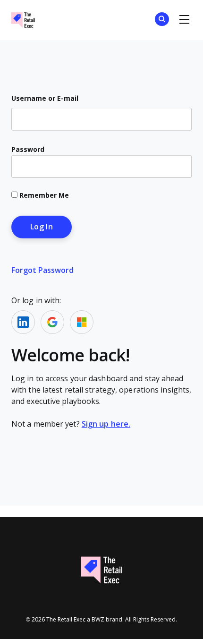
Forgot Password (42, 270)
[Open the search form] (162, 20)
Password (27, 149)
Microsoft (81, 322)
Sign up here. (106, 424)
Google (52, 322)
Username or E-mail (44, 98)
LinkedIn (23, 322)
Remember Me (43, 195)
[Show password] (176, 166)
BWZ (98, 619)
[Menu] (184, 19)
